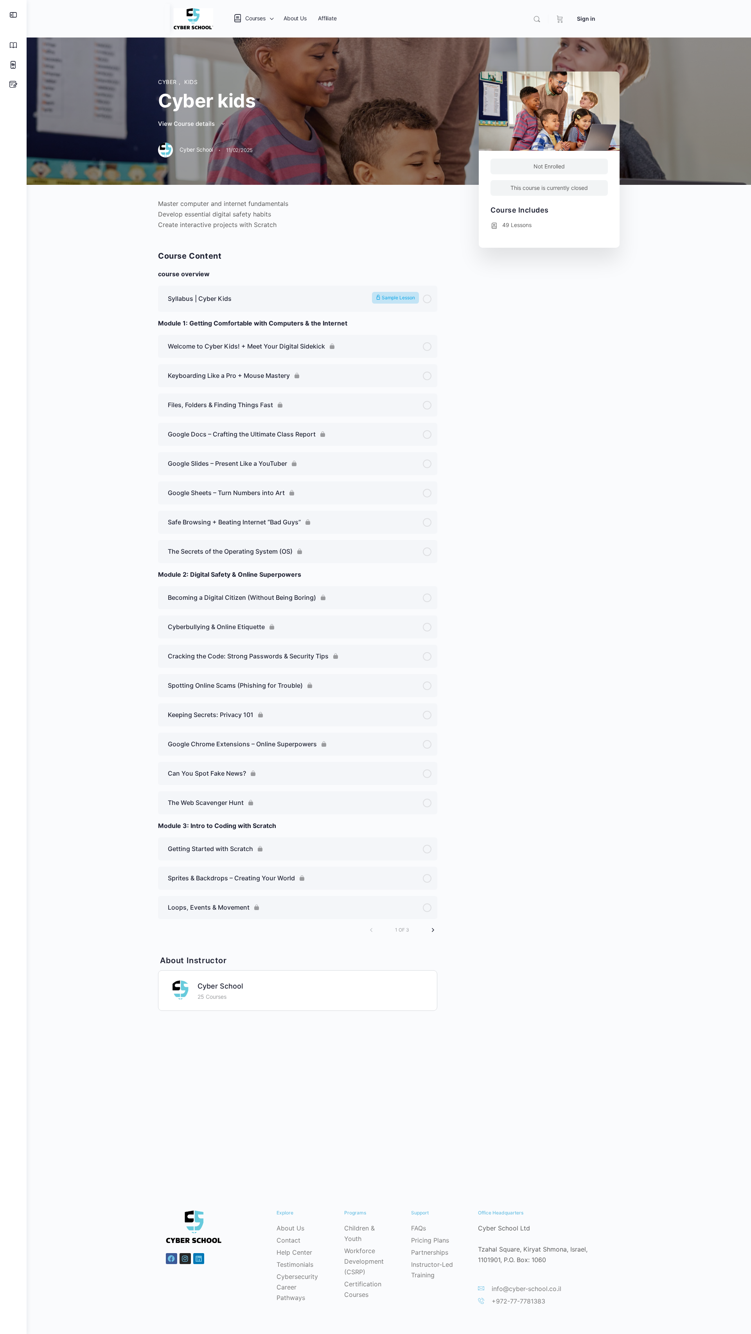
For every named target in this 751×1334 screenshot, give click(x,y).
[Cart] (559, 19)
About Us (295, 18)
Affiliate (327, 18)
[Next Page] (433, 930)
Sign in (586, 18)
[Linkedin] (199, 1258)
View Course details (187, 123)
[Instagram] (185, 1258)
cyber (168, 82)
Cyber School (220, 986)
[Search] (537, 19)
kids (191, 82)
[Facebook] (171, 1258)
